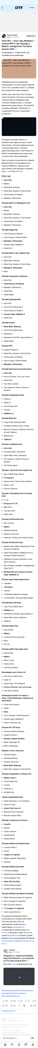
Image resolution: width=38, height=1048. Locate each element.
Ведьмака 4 (18, 927)
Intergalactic (12, 935)
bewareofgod (12, 35)
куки (15, 1038)
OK (32, 1038)
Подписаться (30, 36)
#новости (16, 996)
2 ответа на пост (8, 1011)
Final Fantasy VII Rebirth (11, 941)
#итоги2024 (7, 996)
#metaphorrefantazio (10, 993)
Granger (12, 950)
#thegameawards (9, 990)
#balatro (22, 993)
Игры (9, 37)
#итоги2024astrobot (24, 990)
